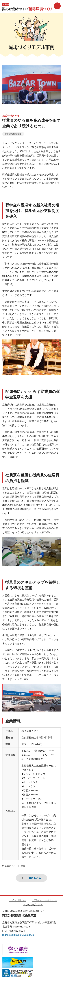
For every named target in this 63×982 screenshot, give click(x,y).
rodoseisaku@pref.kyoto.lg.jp (18, 935)
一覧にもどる (33, 878)
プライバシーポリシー (44, 900)
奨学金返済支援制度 (13, 134)
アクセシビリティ (33, 904)
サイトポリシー (17, 900)
